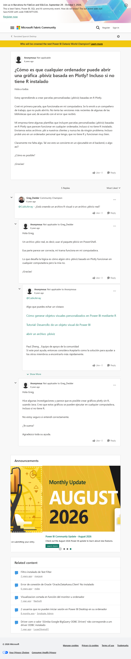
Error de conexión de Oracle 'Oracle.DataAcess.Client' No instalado (57, 584)
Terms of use (108, 645)
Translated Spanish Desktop (25, 36)
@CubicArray (25, 206)
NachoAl (38, 600)
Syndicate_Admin (45, 613)
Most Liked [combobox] (114, 188)
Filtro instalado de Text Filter (36, 571)
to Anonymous (69, 289)
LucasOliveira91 (41, 629)
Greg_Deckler (32, 197)
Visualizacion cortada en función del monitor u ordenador (52, 596)
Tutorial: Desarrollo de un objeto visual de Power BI (58, 325)
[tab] (64, 548)
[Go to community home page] (36, 27)
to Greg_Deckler (65, 224)
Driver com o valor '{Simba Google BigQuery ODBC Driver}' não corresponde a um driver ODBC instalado (66, 623)
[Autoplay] (60, 548)
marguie (38, 576)
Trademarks (122, 645)
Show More (35, 374)
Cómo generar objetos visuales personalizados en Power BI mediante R (71, 316)
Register (106, 27)
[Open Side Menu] (12, 27)
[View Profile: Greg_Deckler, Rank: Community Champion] (21, 199)
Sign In (116, 27)
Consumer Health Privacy (44, 652)
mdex (37, 588)
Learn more (97, 43)
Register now (10, 16)
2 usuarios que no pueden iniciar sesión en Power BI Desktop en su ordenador (64, 609)
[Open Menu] (118, 36)
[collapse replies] (11, 197)
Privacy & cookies (90, 645)
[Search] (98, 28)
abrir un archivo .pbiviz (40, 334)
